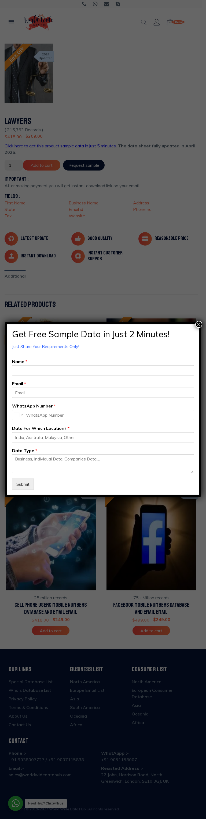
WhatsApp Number (34, 406)
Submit (23, 484)
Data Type (24, 450)
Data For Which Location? (40, 428)
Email (19, 383)
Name (19, 361)
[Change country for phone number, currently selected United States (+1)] (18, 415)
